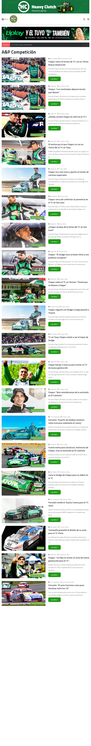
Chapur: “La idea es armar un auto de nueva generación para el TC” (68, 559)
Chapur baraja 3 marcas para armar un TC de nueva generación (67, 366)
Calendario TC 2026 (17, 45)
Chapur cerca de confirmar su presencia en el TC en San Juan (68, 201)
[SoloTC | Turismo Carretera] (20, 19)
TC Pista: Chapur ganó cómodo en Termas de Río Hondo (68, 724)
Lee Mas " (54, 79)
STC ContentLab (54, 417)
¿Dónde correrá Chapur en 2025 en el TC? (67, 116)
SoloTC (52, 692)
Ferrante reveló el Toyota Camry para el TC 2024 (68, 504)
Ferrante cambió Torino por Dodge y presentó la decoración (65, 641)
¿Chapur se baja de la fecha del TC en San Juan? (67, 228)
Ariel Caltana (53, 58)
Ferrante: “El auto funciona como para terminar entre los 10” (66, 586)
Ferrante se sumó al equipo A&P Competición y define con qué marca (65, 669)
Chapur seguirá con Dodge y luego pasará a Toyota (68, 311)
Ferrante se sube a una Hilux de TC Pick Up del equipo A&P (68, 614)
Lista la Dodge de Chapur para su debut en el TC (68, 476)
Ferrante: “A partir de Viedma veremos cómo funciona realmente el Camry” (66, 421)
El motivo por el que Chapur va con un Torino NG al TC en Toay (65, 146)
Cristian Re (53, 86)
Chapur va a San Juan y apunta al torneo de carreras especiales (68, 173)
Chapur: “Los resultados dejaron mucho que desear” (66, 90)
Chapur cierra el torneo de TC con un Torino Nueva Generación (68, 63)
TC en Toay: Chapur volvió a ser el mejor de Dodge (68, 338)
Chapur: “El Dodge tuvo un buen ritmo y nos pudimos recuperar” (68, 256)
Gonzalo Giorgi (54, 307)
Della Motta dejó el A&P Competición (65, 695)
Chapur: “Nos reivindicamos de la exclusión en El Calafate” (68, 394)
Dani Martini (53, 196)
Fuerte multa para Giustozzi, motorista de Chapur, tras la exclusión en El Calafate (68, 449)
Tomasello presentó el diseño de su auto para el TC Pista (67, 531)
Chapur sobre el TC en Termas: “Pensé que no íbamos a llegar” (68, 283)
